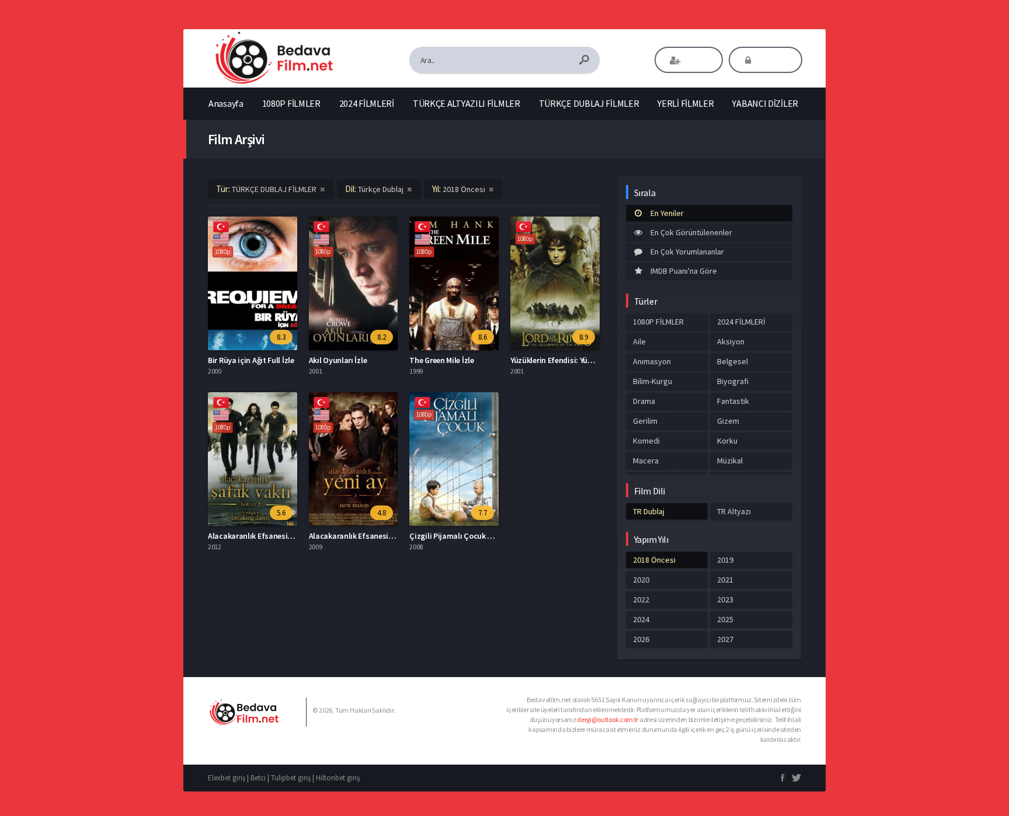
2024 (641, 619)
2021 (725, 579)
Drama (644, 401)
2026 (641, 639)
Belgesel (732, 361)
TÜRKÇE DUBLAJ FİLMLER (589, 103)
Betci (258, 778)
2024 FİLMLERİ (366, 103)
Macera (646, 460)
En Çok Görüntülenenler (691, 232)
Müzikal (730, 460)
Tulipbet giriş (291, 778)
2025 (725, 619)
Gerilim (645, 421)
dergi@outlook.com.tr (607, 719)
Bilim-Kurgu (652, 381)
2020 (641, 579)
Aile (639, 341)
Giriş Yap (773, 60)
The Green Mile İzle (441, 360)
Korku (727, 440)
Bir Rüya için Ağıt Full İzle (251, 360)
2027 (725, 639)
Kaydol (697, 60)
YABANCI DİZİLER (765, 103)
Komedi (646, 440)
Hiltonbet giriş (338, 778)
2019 (725, 560)
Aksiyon (730, 341)
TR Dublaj (648, 511)
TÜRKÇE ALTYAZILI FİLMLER (466, 103)
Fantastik (733, 401)
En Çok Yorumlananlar (687, 251)
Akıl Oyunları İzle (338, 360)
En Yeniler (667, 213)
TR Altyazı (734, 511)
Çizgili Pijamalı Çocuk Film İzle (462, 536)
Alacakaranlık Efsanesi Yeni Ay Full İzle (375, 536)
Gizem (728, 421)
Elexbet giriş (226, 778)
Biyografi (733, 381)
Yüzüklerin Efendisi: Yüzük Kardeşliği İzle (579, 360)
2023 (725, 599)
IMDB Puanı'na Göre (683, 271)
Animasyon (652, 361)
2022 (641, 599)
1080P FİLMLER (291, 103)
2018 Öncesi (654, 560)
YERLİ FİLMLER (685, 103)
